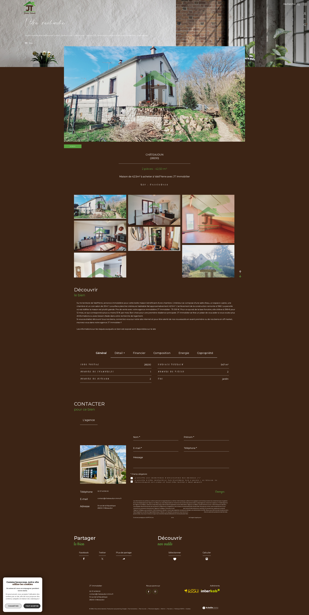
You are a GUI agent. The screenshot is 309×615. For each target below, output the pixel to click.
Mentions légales (153, 609)
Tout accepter (32, 606)
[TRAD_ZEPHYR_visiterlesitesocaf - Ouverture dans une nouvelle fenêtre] (191, 591)
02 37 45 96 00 (103, 491)
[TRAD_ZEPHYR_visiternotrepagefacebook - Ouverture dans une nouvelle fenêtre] (148, 591)
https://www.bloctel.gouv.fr (196, 512)
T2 (95, 35)
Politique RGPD (179, 609)
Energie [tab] (184, 353)
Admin (163, 609)
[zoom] (100, 218)
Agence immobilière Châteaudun (39, 35)
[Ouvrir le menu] (305, 4)
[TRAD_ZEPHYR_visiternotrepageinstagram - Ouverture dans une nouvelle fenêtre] (155, 591)
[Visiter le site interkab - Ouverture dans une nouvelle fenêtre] (210, 590)
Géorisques (161, 329)
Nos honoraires (132, 609)
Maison (89, 35)
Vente (57, 35)
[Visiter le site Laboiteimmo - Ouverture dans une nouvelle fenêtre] (210, 608)
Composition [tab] (162, 353)
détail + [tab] (120, 353)
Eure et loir (67, 35)
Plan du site (143, 609)
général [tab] (101, 353)
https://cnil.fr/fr (179, 508)
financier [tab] (139, 353)
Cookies (188, 609)
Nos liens (170, 609)
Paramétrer (13, 606)
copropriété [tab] (205, 353)
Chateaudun (79, 35)
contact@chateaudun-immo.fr (110, 498)
